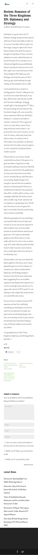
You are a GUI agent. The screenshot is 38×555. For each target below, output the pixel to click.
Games (20, 27)
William (8, 27)
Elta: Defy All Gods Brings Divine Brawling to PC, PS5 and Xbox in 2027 (16, 521)
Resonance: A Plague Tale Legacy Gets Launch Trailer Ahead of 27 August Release (16, 511)
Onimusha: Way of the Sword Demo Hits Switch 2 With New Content (15, 489)
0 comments (26, 27)
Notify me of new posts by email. (17, 459)
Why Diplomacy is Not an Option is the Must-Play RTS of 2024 (10, 365)
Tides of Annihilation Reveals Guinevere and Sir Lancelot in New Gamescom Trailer (16, 500)
